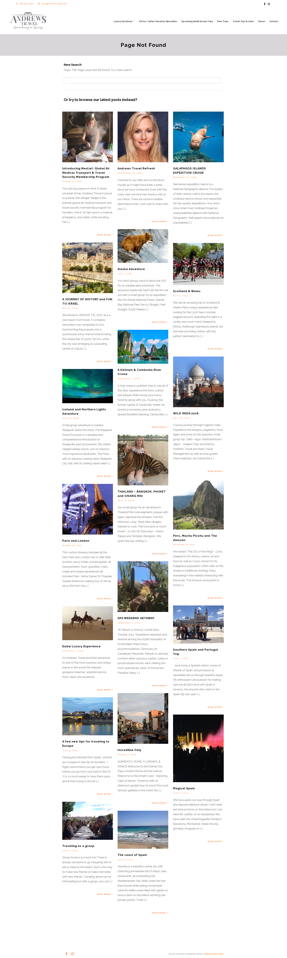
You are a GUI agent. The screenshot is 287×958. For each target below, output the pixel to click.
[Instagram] (269, 4)
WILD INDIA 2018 (186, 413)
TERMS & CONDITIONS (213, 954)
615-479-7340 (26, 3)
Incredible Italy (129, 750)
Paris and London (75, 540)
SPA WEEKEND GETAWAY (136, 618)
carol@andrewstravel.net (54, 3)
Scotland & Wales (187, 291)
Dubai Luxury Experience (81, 646)
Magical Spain (184, 788)
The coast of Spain (132, 855)
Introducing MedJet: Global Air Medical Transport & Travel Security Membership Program (86, 173)
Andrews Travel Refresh (136, 168)
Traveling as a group (78, 846)
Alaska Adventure (131, 269)
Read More (104, 235)
